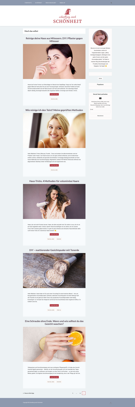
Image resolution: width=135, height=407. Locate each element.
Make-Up (62, 2)
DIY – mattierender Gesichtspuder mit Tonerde (54, 250)
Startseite (28, 2)
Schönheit (38, 2)
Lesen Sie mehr (54, 94)
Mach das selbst (51, 2)
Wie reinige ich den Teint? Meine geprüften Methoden (54, 110)
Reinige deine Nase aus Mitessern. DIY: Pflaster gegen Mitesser (54, 39)
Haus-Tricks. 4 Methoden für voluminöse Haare (54, 181)
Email (91, 109)
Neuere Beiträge (29, 393)
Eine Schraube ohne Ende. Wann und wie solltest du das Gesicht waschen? (54, 322)
